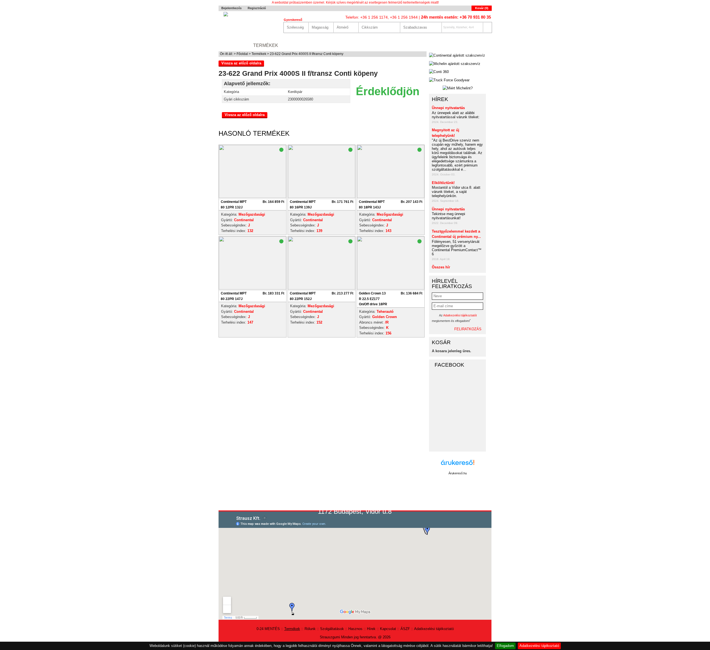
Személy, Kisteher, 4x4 (458, 27)
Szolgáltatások (328, 45)
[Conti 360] (439, 72)
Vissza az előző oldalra (241, 63)
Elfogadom (505, 646)
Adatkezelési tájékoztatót (460, 315)
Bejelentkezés (231, 8)
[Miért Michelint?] (457, 88)
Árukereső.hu (457, 473)
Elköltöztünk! (443, 183)
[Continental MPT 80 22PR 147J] (252, 288)
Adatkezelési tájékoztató (539, 646)
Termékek (265, 45)
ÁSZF (405, 629)
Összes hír (441, 267)
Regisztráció (257, 8)
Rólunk (293, 45)
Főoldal (242, 54)
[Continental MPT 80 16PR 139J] (321, 197)
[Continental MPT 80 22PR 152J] (321, 288)
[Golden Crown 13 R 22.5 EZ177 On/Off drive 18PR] (390, 288)
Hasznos (365, 45)
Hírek (389, 45)
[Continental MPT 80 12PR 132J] (252, 197)
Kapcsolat (414, 45)
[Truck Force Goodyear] (449, 80)
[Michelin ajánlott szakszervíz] (454, 64)
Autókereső (475, 45)
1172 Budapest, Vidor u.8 (355, 511)
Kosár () (481, 8)
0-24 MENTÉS (233, 45)
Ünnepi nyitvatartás (448, 108)
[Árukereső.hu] (457, 465)
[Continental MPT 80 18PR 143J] (390, 197)
